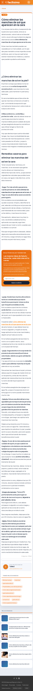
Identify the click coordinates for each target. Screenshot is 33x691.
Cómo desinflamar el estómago (12, 596)
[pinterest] (19, 678)
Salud (4, 14)
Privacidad (12, 685)
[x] (16, 678)
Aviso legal (5, 685)
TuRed (12, 566)
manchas (17, 580)
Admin (26, 688)
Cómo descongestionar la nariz (11, 590)
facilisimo (13, 2)
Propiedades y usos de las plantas (12, 586)
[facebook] (14, 678)
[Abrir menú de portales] (2, 2)
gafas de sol (15, 599)
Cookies (18, 685)
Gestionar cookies (17, 688)
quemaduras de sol (8, 593)
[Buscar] (28, 2)
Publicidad (25, 685)
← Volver (3, 8)
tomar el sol (6, 599)
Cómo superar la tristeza (9, 603)
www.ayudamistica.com (16, 568)
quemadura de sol (8, 583)
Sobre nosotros (6, 688)
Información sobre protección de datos (14, 274)
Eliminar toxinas (7, 580)
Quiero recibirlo (16, 283)
